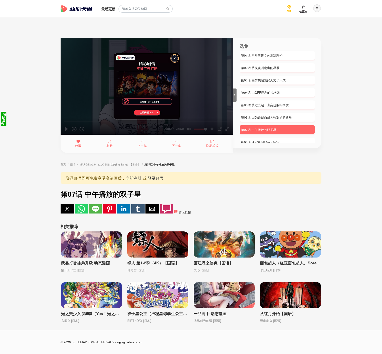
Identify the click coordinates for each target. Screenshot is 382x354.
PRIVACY (107, 342)
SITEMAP (80, 342)
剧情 (72, 164)
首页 (63, 164)
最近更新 (108, 8)
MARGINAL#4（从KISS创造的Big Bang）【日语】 (110, 164)
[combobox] (145, 9)
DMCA (94, 342)
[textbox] (145, 9)
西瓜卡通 (76, 8)
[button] (67, 209)
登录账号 (156, 178)
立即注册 (133, 178)
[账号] (317, 8)
